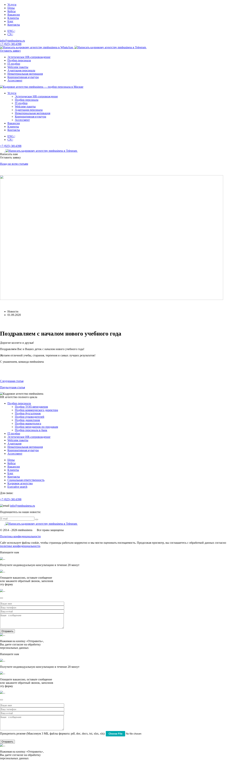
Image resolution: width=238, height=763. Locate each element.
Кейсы (11, 11)
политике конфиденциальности (20, 546)
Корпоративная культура (23, 77)
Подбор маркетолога (28, 423)
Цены (11, 7)
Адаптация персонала (21, 70)
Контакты (13, 24)
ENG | (11, 31)
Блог (10, 21)
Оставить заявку (10, 50)
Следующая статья (11, 381)
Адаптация (14, 443)
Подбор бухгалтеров (28, 413)
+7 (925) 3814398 (10, 499)
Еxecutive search (17, 486)
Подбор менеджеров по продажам (36, 426)
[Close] (1, 598)
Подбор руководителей (29, 416)
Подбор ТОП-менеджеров (31, 406)
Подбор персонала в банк (31, 430)
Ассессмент (14, 80)
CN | (10, 34)
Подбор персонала (19, 60)
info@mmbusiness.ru (22, 505)
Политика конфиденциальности (20, 536)
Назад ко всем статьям (14, 163)
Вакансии (13, 14)
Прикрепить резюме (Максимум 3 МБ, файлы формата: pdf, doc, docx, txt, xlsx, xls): (52, 733)
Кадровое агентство (20, 483)
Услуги (11, 4)
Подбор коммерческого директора (36, 410)
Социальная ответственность (25, 480)
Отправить (7, 631)
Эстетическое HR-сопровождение (28, 57)
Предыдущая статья (12, 387)
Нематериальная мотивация (25, 73)
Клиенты (13, 18)
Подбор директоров (27, 420)
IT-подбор (13, 63)
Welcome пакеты (17, 67)
